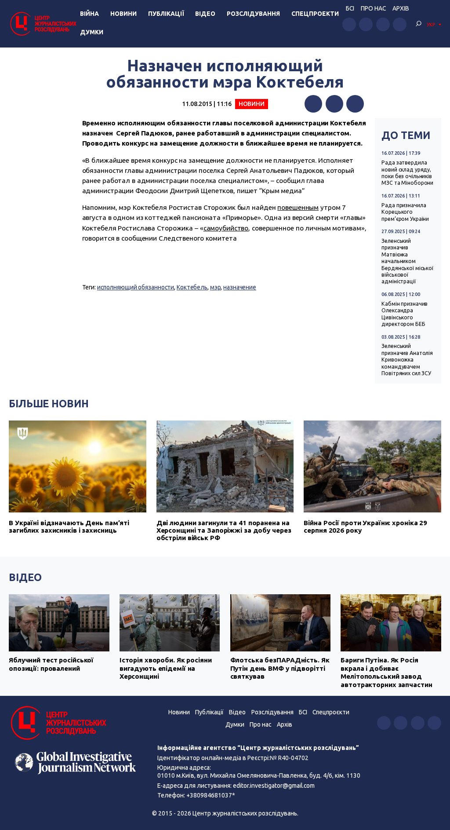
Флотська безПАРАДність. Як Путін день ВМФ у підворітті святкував (280, 668)
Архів (400, 8)
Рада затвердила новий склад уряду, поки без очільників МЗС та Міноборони (407, 173)
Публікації (166, 13)
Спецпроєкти (330, 712)
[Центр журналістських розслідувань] (42, 23)
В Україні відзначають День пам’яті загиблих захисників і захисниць (69, 526)
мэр (215, 287)
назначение (239, 287)
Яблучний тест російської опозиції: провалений (51, 664)
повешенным (298, 207)
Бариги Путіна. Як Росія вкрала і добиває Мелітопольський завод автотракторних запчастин (386, 672)
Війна (89, 13)
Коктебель (192, 287)
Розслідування (253, 13)
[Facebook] (313, 104)
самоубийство (226, 228)
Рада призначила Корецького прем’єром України (405, 212)
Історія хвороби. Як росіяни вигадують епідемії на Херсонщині (166, 668)
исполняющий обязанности (135, 287)
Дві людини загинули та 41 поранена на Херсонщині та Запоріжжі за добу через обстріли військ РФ (223, 530)
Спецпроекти (315, 13)
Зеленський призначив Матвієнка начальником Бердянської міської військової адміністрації (407, 261)
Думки (91, 32)
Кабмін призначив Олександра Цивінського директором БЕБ (404, 314)
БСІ (350, 8)
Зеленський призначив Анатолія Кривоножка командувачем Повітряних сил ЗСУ (407, 359)
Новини (123, 13)
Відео (205, 13)
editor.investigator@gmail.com (274, 785)
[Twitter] (334, 104)
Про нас (373, 8)
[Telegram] (355, 104)
